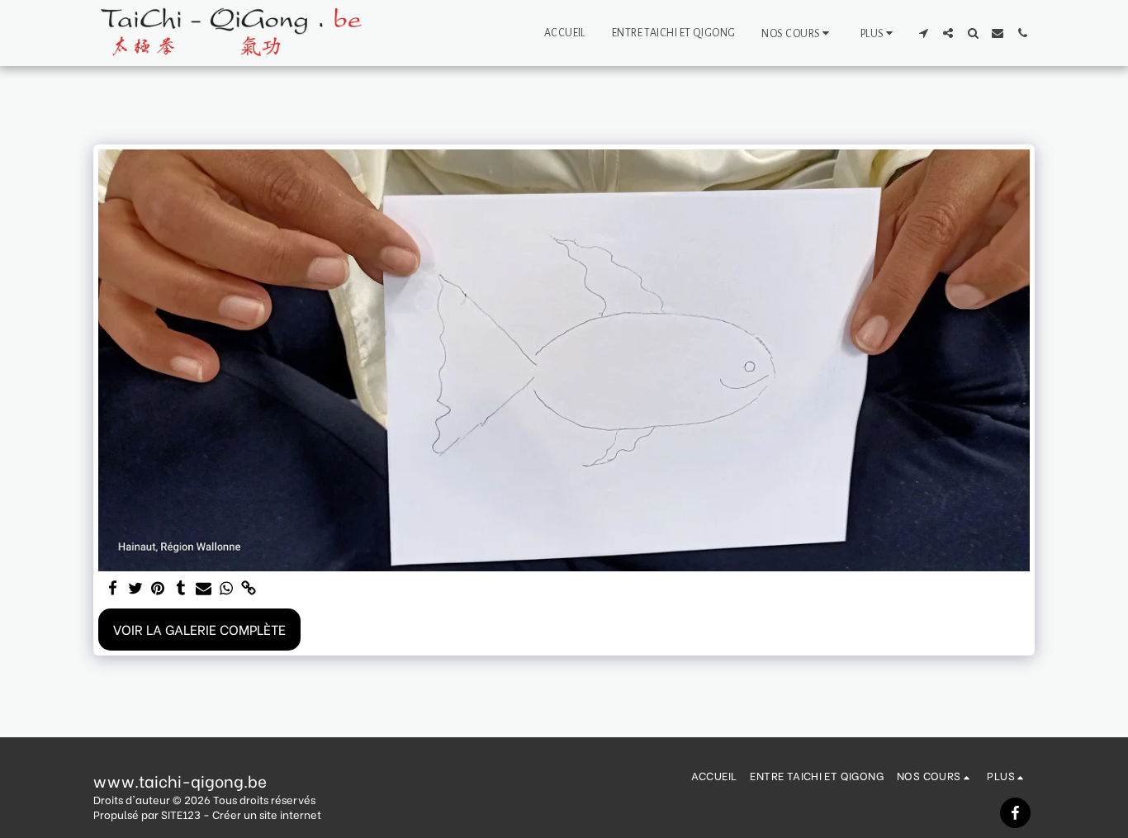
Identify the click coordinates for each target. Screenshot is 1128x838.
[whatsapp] (226, 588)
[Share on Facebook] (113, 588)
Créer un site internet (266, 814)
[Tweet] (135, 588)
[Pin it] (158, 588)
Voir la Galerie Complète (199, 628)
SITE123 (181, 814)
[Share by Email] (204, 588)
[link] (248, 588)
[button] (797, 33)
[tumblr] (181, 588)
